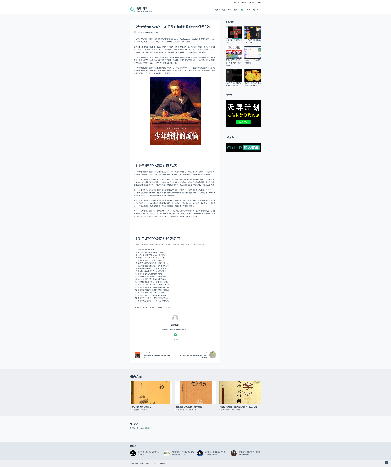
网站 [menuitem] (229, 10)
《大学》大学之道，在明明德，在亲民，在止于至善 (238, 407)
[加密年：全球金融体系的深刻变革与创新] (252, 75)
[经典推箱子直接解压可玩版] (234, 32)
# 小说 (137, 308)
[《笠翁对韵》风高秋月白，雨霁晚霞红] (195, 392)
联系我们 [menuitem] (251, 2)
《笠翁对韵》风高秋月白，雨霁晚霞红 (188, 407)
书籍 (156, 32)
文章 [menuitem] (223, 10)
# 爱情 (160, 308)
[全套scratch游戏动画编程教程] (252, 52)
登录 (147, 428)
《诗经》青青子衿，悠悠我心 (140, 407)
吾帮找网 (142, 8)
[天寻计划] (243, 113)
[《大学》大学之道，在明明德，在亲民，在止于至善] (240, 392)
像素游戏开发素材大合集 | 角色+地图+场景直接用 (234, 62)
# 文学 (152, 308)
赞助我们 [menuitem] (243, 2)
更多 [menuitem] (254, 10)
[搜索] (260, 9)
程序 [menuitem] (235, 10)
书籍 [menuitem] (241, 10)
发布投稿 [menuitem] (258, 2)
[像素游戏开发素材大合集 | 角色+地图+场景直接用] (234, 52)
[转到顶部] (386, 462)
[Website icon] (175, 334)
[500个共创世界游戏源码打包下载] (252, 32)
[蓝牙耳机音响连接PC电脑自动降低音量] (234, 75)
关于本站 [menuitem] (236, 2)
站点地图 (146, 463)
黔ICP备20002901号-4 (159, 463)
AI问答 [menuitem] (247, 10)
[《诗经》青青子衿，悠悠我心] (151, 392)
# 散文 (145, 308)
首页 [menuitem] (216, 10)
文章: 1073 (175, 339)
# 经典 (168, 308)
